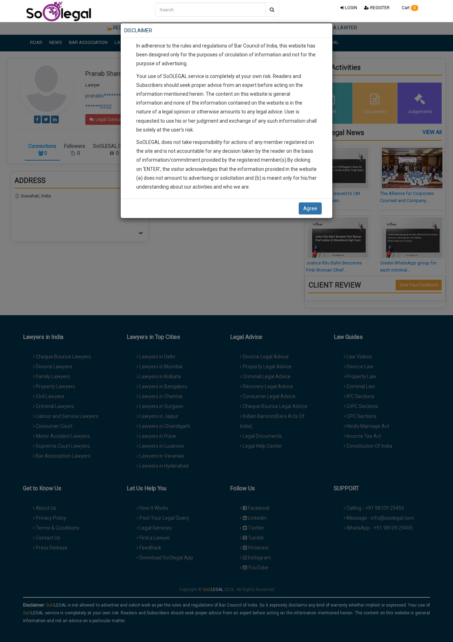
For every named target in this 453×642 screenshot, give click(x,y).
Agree (310, 208)
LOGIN (350, 7)
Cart (408, 7)
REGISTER (379, 7)
